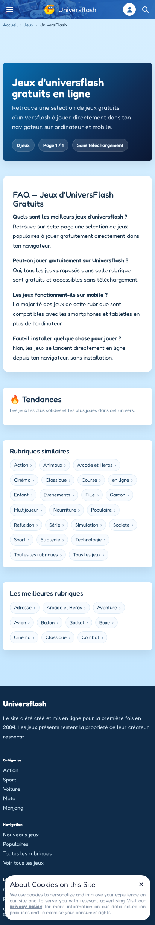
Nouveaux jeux (21, 834)
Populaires (15, 844)
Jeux (28, 25)
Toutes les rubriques (27, 853)
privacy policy (26, 906)
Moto (9, 798)
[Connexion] (129, 9)
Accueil (10, 25)
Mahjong (13, 807)
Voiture (11, 789)
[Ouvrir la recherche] (145, 9)
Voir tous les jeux (23, 862)
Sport (9, 779)
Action (10, 770)
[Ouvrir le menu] (10, 9)
